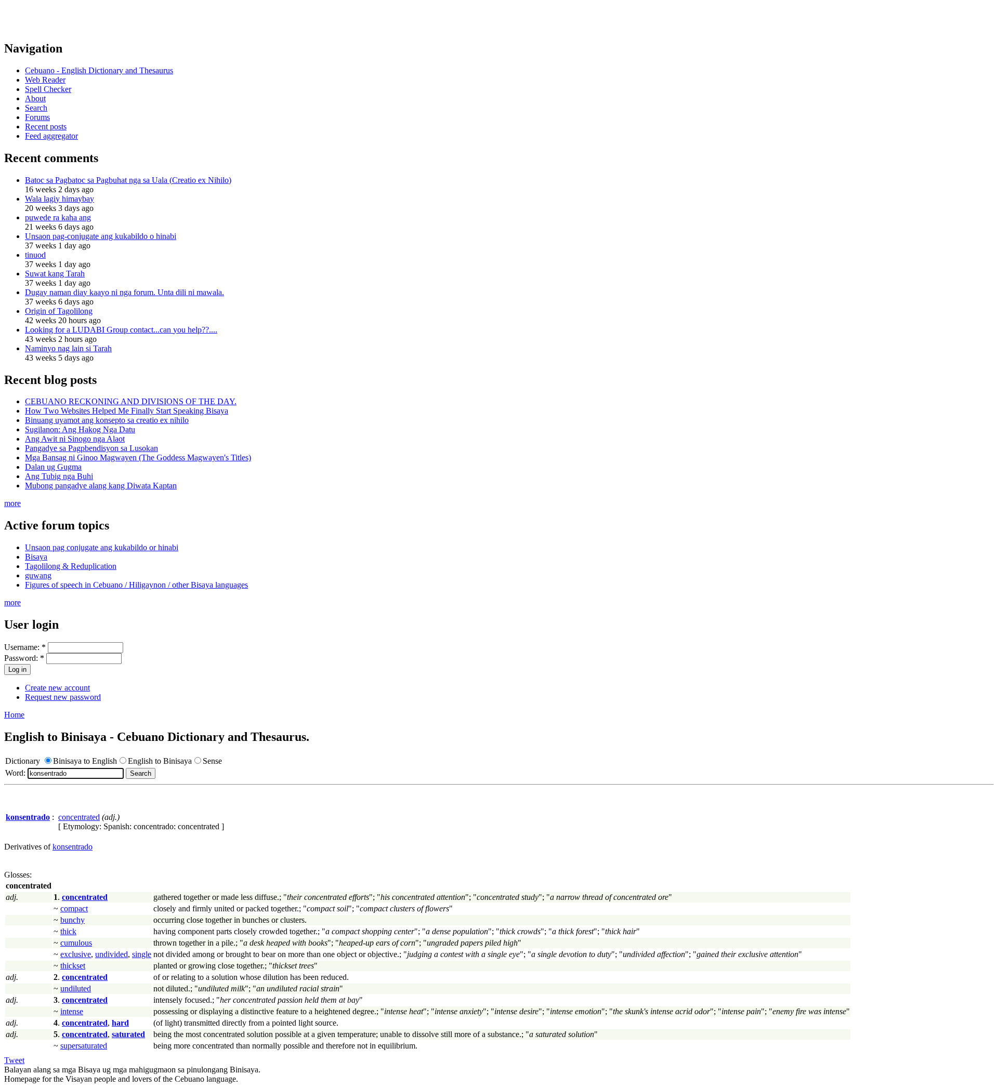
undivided (111, 954)
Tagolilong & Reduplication (70, 566)
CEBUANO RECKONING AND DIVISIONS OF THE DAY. (131, 401)
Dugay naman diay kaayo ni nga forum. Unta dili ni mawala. (124, 292)
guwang (38, 575)
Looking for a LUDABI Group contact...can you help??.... (121, 329)
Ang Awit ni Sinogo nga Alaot (75, 438)
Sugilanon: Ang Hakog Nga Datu (80, 429)
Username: (25, 647)
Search (36, 107)
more (12, 503)
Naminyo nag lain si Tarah (68, 348)
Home (14, 714)
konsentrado (72, 846)
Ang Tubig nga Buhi (59, 476)
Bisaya (36, 556)
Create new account (57, 687)
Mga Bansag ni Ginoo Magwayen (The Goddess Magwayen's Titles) (138, 457)
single (141, 954)
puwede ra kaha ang (58, 217)
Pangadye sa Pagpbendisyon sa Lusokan (91, 448)
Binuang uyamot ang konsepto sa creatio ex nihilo (107, 420)
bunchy (72, 919)
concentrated (79, 817)
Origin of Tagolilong (59, 311)
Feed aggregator (51, 135)
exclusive (75, 954)
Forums (37, 117)
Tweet (14, 1060)
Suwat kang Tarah (55, 273)
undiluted (75, 988)
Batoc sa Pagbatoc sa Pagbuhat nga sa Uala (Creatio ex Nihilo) (128, 180)
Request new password (63, 697)
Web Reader (45, 79)
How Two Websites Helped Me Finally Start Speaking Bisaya (126, 410)
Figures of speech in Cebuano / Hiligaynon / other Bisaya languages (136, 584)
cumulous (76, 942)
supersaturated (83, 1045)
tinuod (35, 254)
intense (71, 1011)
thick (68, 931)
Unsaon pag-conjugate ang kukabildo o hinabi (100, 236)
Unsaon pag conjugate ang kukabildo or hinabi (101, 547)
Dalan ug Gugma (53, 466)
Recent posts (46, 126)
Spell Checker (48, 89)
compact (74, 908)
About (35, 98)
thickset (72, 965)
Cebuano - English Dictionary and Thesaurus (99, 70)
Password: (24, 658)
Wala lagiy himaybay (59, 198)
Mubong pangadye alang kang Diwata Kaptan (101, 485)
